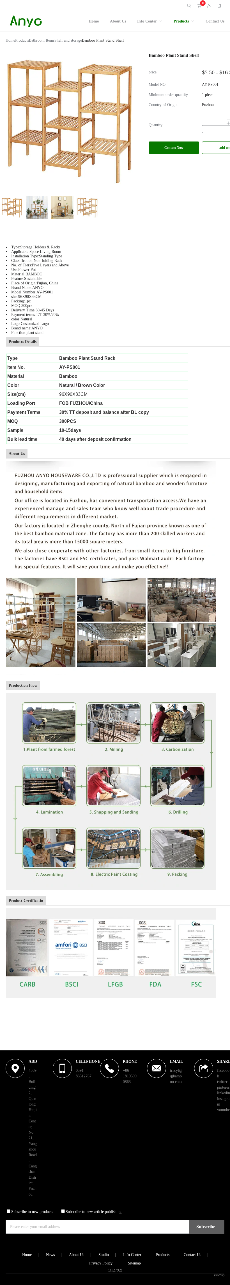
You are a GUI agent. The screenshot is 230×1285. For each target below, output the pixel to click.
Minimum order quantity (168, 95)
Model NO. (158, 85)
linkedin (223, 1093)
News (50, 1255)
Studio (103, 1255)
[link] (10, 41)
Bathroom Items (41, 40)
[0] (199, 5)
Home (94, 21)
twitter (222, 1082)
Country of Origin (163, 105)
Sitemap (134, 1263)
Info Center (147, 21)
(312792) (219, 1275)
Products (181, 21)
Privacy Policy (100, 1263)
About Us (118, 21)
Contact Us (215, 21)
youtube (223, 1110)
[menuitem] (93, 21)
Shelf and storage (68, 40)
